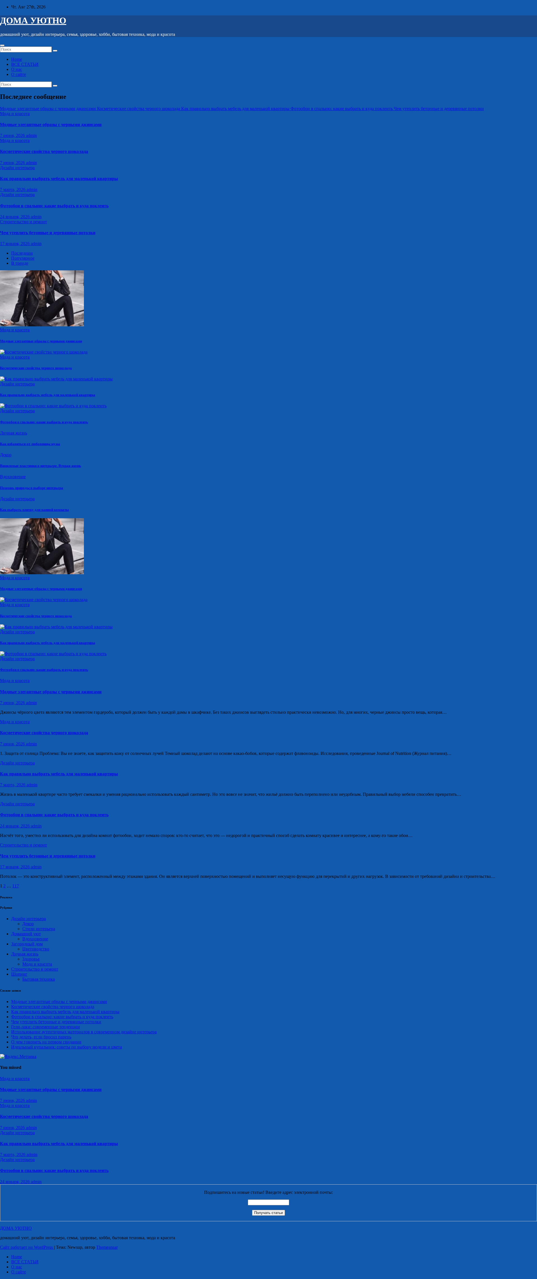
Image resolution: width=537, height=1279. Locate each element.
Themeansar (107, 1247)
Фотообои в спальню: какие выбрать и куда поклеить (54, 205)
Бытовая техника (38, 979)
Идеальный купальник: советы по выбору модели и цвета (66, 1047)
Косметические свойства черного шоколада (44, 151)
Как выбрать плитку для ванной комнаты (34, 510)
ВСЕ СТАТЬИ (25, 64)
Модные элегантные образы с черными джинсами (51, 124)
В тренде (19, 263)
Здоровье (31, 959)
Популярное (22, 258)
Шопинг (19, 974)
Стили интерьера (38, 928)
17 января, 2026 (15, 243)
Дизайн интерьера (17, 167)
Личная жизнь (13, 433)
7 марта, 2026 (13, 189)
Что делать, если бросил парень (41, 1036)
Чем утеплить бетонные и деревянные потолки (47, 232)
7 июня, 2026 (13, 135)
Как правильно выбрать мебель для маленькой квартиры (59, 178)
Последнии (22, 253)
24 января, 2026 (15, 216)
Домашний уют (26, 933)
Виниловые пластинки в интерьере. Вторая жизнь (40, 466)
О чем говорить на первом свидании (46, 1042)
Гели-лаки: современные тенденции (45, 1026)
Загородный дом (27, 943)
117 (15, 885)
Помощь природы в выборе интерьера (31, 488)
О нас (16, 69)
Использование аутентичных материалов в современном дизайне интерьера (84, 1031)
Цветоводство (35, 949)
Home (16, 59)
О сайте (18, 74)
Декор (5, 454)
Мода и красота (15, 113)
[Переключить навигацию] (2, 45)
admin (31, 135)
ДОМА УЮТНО (33, 20)
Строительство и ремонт (23, 221)
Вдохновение (13, 476)
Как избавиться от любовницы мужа (30, 444)
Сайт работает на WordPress (27, 1247)
